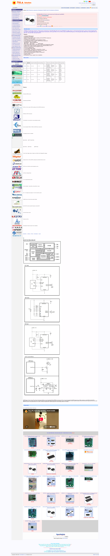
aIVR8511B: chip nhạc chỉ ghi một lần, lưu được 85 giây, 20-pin (69, 436)
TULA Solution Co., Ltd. (22, 554)
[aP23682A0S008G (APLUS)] (88, 516)
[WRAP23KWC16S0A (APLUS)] (88, 447)
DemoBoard (36, 233)
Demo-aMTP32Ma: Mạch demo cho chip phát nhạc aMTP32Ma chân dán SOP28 (32, 436)
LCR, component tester (16, 44)
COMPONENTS (83, 7)
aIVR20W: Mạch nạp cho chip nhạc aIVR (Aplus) (32, 493)
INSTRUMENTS (72, 7)
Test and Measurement (16, 35)
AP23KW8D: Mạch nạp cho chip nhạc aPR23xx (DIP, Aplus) (32, 507)
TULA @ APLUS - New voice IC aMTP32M (88, 463)
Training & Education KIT (16, 49)
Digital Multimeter (15, 41)
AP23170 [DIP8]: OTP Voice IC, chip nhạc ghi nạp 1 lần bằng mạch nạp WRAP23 (51, 507)
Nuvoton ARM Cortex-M (16, 14)
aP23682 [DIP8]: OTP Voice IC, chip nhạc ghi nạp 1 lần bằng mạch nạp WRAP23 (51, 464)
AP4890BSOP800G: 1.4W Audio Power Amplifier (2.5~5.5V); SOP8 (32, 521)
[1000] (21, 4)
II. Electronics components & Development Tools (36, 10)
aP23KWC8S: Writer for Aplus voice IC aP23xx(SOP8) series (70, 476)
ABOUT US (93, 7)
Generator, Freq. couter (16, 43)
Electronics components (17, 11)
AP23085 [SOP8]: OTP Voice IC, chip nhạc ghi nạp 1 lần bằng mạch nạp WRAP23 (51, 476)
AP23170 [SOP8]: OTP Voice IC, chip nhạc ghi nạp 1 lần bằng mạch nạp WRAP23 (70, 507)
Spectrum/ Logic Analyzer (16, 38)
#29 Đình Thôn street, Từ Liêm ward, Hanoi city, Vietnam (57, 551)
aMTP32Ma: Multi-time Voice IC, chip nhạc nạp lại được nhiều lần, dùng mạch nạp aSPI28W (88, 493)
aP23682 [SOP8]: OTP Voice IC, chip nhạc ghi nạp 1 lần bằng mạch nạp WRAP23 (88, 507)
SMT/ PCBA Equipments (16, 53)
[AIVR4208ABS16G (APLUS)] (51, 459)
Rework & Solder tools (16, 52)
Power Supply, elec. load (16, 46)
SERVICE (88, 7)
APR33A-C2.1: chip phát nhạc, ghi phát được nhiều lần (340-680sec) (69, 493)
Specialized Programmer (16, 26)
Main (27, 10)
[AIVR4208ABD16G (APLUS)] (70, 469)
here (21, 70)
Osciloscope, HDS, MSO (16, 37)
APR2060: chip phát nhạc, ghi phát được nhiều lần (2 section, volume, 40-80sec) (51, 493)
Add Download (65, 538)
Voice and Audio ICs (16, 17)
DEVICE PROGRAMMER (65, 7)
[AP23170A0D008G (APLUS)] (51, 516)
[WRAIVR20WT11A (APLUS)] (32, 500)
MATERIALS (78, 7)
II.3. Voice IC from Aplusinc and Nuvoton (52, 10)
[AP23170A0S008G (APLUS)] (70, 515)
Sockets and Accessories (16, 29)
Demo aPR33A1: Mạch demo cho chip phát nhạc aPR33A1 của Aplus (69, 450)
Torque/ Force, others (16, 58)
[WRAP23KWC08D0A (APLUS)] (32, 517)
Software (29, 233)
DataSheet (24, 233)
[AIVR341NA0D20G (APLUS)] (51, 445)
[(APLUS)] (88, 452)
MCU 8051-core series (16, 12)
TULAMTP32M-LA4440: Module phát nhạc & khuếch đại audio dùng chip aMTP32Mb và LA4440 (32, 476)
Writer (32, 233)
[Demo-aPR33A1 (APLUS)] (70, 460)
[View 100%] (30, 24)
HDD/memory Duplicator (16, 32)
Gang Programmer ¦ (16, 23)
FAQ (96, 7)
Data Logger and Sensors (17, 40)
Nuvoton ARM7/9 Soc (16, 15)
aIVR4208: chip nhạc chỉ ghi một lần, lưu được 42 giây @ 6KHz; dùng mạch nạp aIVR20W (51, 450)
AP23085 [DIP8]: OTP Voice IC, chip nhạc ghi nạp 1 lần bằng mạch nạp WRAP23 (32, 464)
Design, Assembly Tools (17, 47)
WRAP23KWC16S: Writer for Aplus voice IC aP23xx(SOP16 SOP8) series (88, 436)
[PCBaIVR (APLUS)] (32, 456)
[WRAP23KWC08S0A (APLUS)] (70, 487)
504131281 (17, 64)
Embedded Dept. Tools (16, 50)
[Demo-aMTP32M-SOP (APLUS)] (32, 446)
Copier (40, 233)
